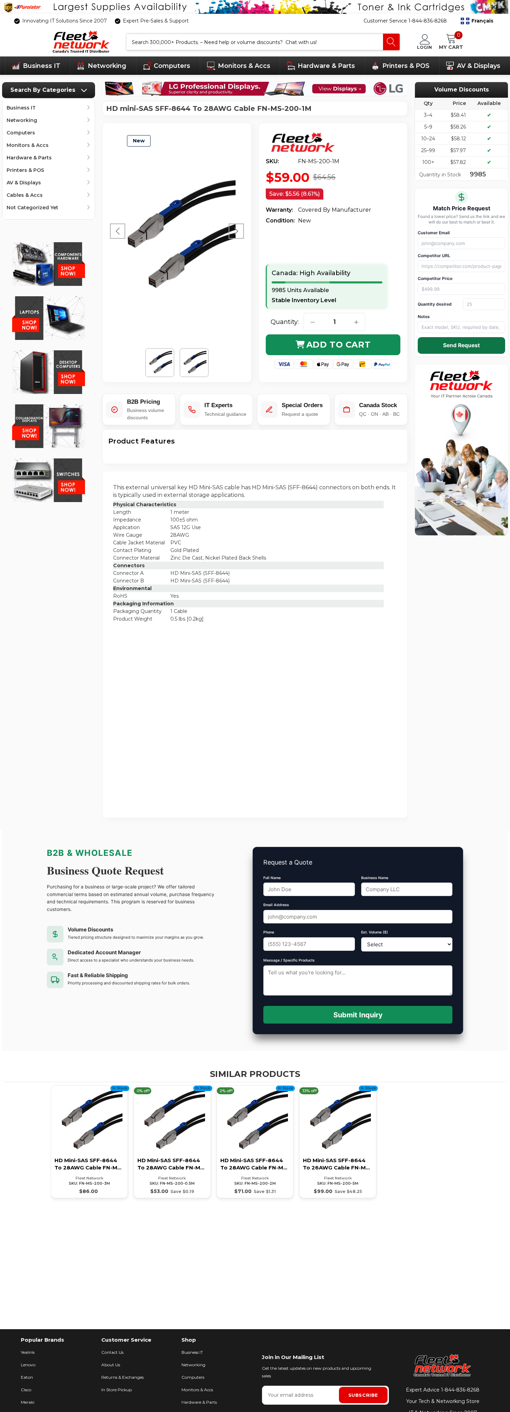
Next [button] (236, 231)
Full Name (272, 878)
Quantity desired (435, 304)
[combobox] (255, 42)
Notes (424, 316)
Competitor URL (434, 255)
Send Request (461, 345)
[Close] (494, 7)
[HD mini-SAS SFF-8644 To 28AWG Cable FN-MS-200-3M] (89, 1142)
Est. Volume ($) (374, 932)
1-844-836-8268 (460, 1390)
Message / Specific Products (289, 960)
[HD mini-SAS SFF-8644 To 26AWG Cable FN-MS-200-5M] (337, 1142)
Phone (268, 932)
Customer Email (434, 232)
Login (424, 47)
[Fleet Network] (308, 143)
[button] (477, 21)
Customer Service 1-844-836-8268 (405, 21)
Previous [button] (117, 231)
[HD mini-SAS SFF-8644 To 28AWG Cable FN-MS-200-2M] (255, 1142)
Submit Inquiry (358, 1015)
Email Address (276, 905)
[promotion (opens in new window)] (255, 7)
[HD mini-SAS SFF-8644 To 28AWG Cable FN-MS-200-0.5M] (172, 1142)
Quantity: (285, 322)
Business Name (374, 878)
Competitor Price (435, 278)
